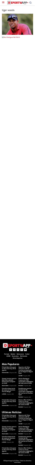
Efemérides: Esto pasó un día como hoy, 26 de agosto (9, 401)
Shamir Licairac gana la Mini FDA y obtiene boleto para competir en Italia (9, 381)
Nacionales (5, 385)
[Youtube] (25, 349)
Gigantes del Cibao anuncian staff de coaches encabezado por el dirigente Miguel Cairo (25, 370)
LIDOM (20, 375)
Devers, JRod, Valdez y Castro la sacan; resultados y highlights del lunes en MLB (25, 402)
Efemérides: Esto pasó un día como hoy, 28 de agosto (9, 368)
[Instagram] (14, 349)
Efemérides (5, 372)
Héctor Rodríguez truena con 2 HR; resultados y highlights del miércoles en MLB (25, 381)
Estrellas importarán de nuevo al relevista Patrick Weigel (8, 390)
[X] (18, 349)
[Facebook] (10, 349)
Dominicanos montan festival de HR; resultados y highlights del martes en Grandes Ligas (25, 391)
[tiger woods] (17, 34)
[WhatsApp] (21, 349)
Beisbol (20, 385)
